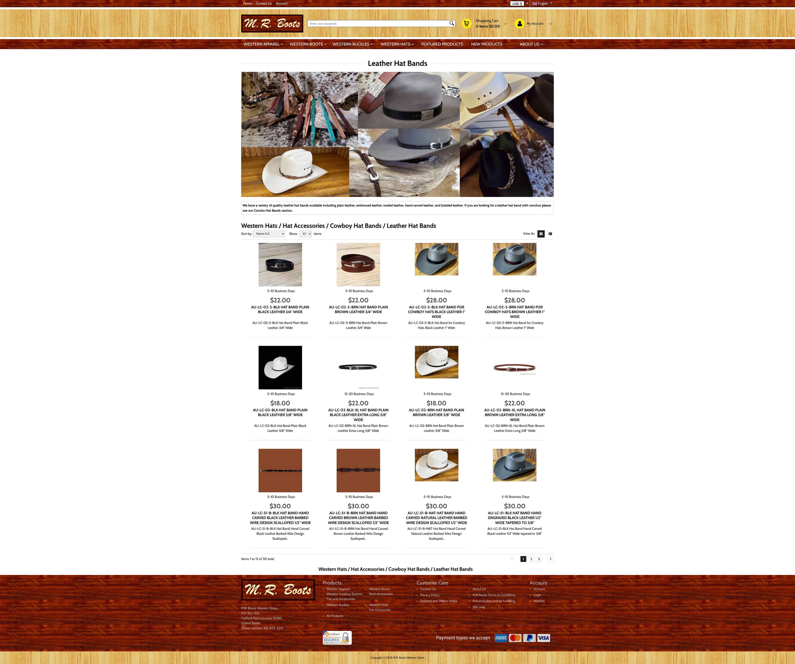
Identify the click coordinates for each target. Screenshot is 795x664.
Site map (479, 607)
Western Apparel (261, 44)
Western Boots (306, 44)
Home (247, 3)
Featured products (442, 44)
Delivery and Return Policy (438, 601)
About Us (530, 44)
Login (537, 595)
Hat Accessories (380, 610)
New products (486, 44)
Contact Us (264, 3)
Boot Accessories (381, 594)
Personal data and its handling (494, 601)
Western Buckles (351, 44)
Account (281, 3)
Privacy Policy (429, 595)
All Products (334, 616)
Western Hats (395, 44)
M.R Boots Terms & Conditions (494, 595)
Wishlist (539, 601)
